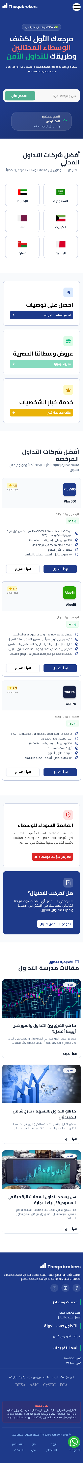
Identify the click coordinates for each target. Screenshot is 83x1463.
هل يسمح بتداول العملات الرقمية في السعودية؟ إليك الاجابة (41, 1200)
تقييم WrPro (73, 1363)
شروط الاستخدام (51, 1447)
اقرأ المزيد (70, 1053)
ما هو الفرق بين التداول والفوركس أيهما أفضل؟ (44, 1028)
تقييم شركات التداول (69, 1312)
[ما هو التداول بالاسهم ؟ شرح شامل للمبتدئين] (41, 1084)
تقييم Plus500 (72, 1358)
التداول (69, 984)
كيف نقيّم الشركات (18, 1447)
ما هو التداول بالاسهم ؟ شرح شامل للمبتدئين (44, 1114)
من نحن (33, 1447)
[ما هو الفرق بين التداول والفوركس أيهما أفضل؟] (41, 998)
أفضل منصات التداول (69, 1317)
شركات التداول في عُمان (67, 1336)
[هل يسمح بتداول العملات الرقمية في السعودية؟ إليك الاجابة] (41, 1169)
